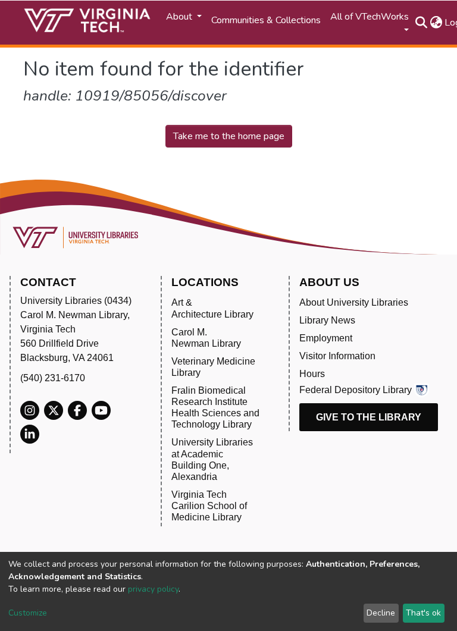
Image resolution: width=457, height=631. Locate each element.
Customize (27, 613)
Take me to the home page (228, 136)
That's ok (423, 613)
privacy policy (153, 589)
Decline (381, 613)
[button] (435, 22)
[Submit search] (421, 22)
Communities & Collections (266, 20)
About (180, 16)
